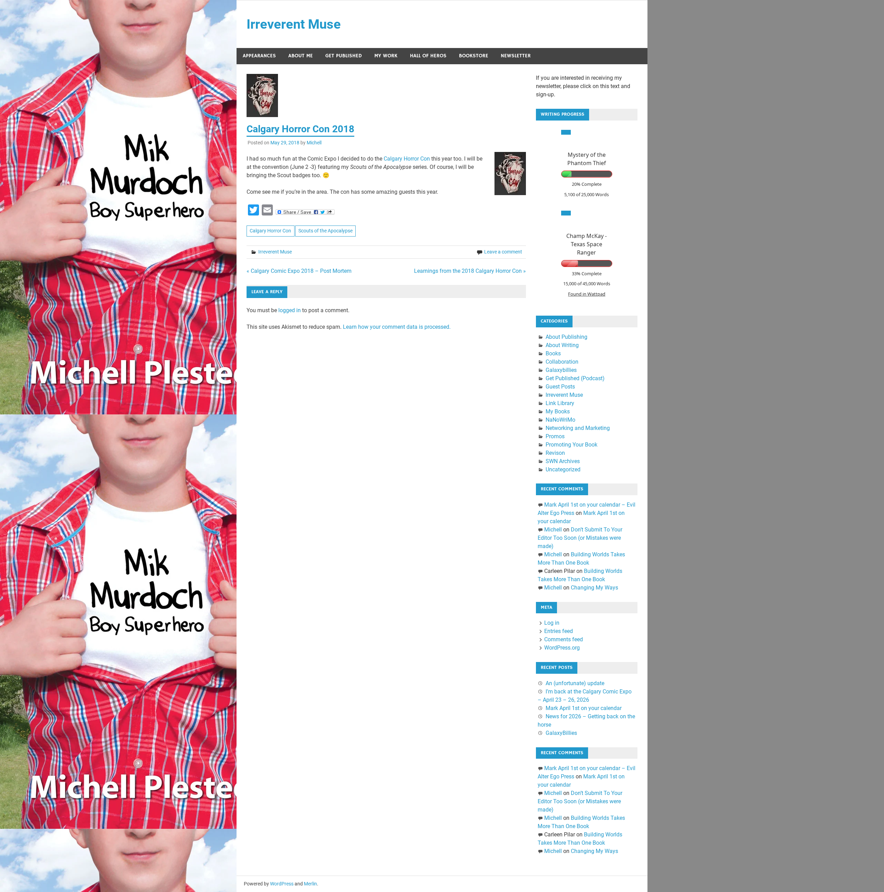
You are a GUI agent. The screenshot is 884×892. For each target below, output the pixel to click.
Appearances (259, 55)
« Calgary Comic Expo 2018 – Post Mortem (299, 271)
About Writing (562, 345)
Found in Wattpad (586, 294)
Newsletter (516, 55)
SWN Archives (563, 461)
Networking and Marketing (578, 428)
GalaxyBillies (561, 733)
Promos (555, 436)
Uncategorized (563, 469)
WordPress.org (562, 647)
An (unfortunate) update (575, 683)
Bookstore (473, 55)
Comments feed (563, 639)
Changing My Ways (594, 587)
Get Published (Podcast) (575, 378)
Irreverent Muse (294, 24)
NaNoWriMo (560, 419)
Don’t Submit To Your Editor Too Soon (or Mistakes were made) (580, 537)
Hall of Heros (428, 55)
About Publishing (566, 337)
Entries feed (558, 631)
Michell (314, 142)
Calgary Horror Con (407, 158)
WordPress (282, 883)
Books (553, 353)
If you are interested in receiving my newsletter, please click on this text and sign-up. (583, 86)
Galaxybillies (561, 370)
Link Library (560, 403)
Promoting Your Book (571, 444)
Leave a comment (503, 252)
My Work (385, 55)
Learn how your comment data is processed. (397, 327)
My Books (558, 411)
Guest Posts (560, 386)
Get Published (343, 55)
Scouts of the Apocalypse (325, 230)
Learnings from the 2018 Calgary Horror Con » (470, 271)
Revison (555, 453)
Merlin (310, 883)
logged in (289, 310)
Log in (551, 623)
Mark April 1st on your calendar (584, 708)
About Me (300, 55)
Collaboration (562, 361)
